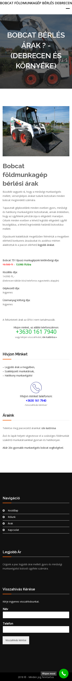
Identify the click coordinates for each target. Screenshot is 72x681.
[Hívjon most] (64, 673)
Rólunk (12, 517)
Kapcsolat (13, 530)
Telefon (8, 623)
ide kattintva (48, 428)
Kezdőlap (13, 510)
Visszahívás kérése (15, 640)
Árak (10, 523)
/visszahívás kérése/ (36, 405)
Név (5, 609)
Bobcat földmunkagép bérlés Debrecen (36, 3)
